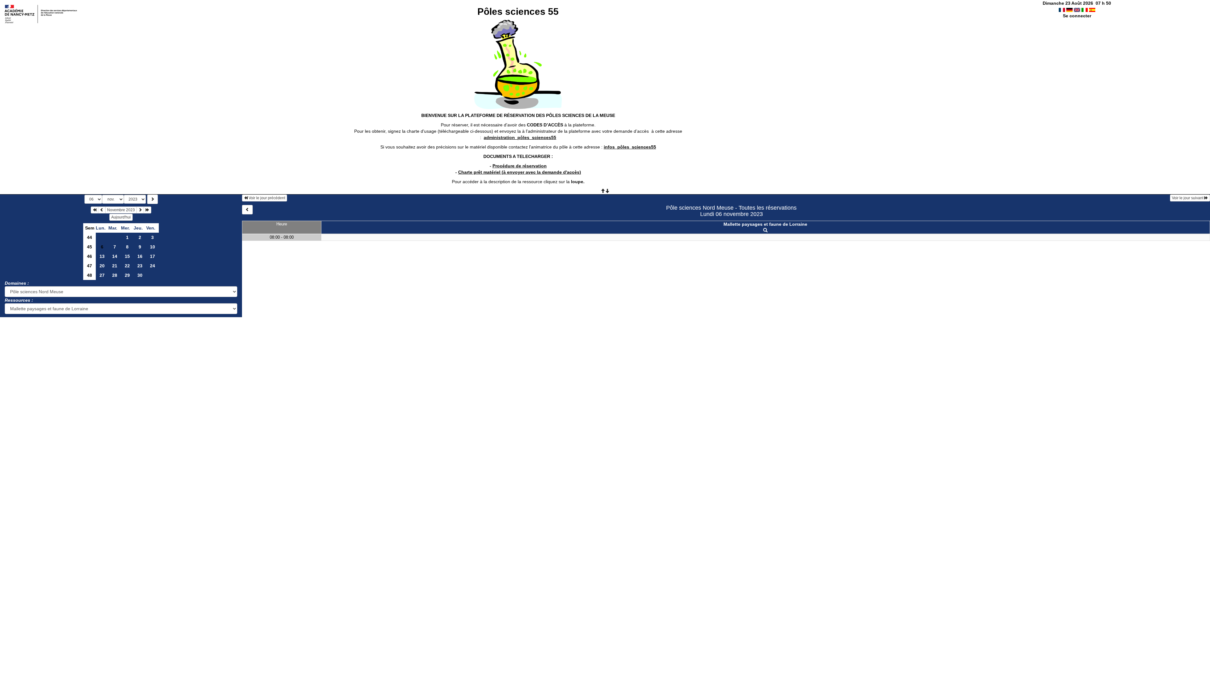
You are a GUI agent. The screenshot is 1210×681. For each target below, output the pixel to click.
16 (139, 256)
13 (102, 256)
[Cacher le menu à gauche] (247, 209)
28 (114, 275)
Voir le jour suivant (1188, 198)
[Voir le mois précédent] (102, 210)
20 (102, 265)
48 (89, 275)
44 (89, 237)
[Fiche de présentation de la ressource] (765, 230)
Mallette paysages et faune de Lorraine (765, 224)
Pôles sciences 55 (518, 11)
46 (89, 256)
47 (89, 265)
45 (89, 246)
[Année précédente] (94, 210)
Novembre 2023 (121, 210)
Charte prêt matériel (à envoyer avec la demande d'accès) (519, 172)
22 (127, 265)
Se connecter (1077, 15)
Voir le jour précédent (266, 198)
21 (114, 265)
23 (139, 265)
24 (152, 265)
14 (114, 256)
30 (139, 275)
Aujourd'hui (121, 217)
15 (127, 256)
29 (127, 275)
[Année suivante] (147, 210)
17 (152, 256)
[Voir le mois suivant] (140, 210)
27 (102, 275)
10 (152, 246)
